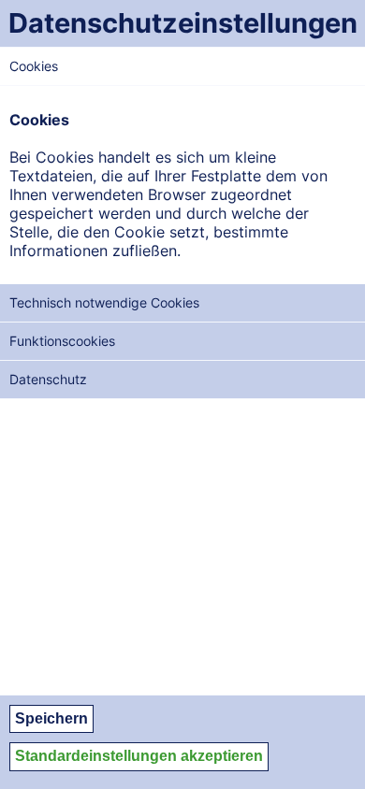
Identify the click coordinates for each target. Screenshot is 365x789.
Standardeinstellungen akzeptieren (139, 756)
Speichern (51, 718)
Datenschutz (48, 379)
